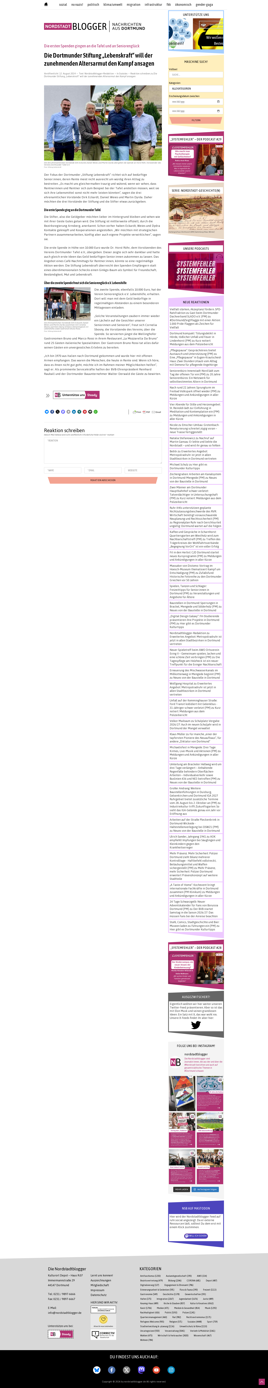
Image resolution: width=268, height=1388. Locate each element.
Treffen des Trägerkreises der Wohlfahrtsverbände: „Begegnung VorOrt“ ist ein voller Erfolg (195, 542)
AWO (202, 1276)
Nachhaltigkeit (150, 1312)
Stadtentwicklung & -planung (157, 1326)
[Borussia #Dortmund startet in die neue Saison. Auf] (210, 1130)
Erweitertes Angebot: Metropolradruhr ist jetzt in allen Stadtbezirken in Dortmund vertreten (193, 455)
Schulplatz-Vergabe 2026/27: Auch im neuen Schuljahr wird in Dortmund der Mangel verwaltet (195, 724)
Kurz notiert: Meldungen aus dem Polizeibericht (191, 342)
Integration (165, 1299)
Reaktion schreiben (100, 75)
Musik (211, 1308)
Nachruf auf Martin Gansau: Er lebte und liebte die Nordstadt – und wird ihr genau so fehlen (195, 441)
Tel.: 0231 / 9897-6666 (61, 1294)
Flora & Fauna (189, 1289)
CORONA (194, 1280)
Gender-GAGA (204, 4)
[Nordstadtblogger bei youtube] (156, 1369)
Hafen (145, 1299)
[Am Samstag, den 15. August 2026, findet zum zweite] (182, 1166)
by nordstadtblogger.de (133, 1381)
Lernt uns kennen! (102, 1275)
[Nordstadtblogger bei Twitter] (126, 1369)
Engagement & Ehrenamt (178, 1285)
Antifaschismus (150, 1276)
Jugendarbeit (188, 1299)
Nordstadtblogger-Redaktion (99, 73)
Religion (175, 1321)
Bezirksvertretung (151, 1280)
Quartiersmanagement (153, 1317)
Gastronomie (149, 1294)
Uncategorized (150, 1330)
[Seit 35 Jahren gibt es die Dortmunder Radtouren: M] (210, 1093)
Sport (212, 1321)
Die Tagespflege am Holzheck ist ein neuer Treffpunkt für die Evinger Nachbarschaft (196, 660)
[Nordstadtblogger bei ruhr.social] (141, 1369)
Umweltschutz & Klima (193, 1326)
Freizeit (210, 1289)
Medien (163, 1308)
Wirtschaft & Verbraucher (173, 1335)
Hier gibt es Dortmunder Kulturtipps (188, 466)
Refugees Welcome (152, 1321)
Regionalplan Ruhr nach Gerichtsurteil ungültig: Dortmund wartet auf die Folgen (195, 524)
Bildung (174, 1280)
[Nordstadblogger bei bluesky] (96, 1369)
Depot (211, 1280)
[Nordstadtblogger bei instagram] (171, 1369)
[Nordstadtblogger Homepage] (46, 5)
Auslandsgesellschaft (179, 1276)
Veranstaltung (175, 1330)
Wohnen (146, 1340)
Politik (171, 1312)
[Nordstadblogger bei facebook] (111, 1369)
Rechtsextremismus (198, 1317)
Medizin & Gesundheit (187, 1308)
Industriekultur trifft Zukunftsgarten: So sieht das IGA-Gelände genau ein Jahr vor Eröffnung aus (195, 810)
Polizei (189, 1312)
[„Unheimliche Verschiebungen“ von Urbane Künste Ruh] (182, 1093)
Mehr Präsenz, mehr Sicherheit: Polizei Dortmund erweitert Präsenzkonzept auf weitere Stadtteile (194, 873)
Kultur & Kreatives (202, 1303)
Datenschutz (99, 1295)
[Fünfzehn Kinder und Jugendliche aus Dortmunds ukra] (210, 1166)
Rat (176, 1317)
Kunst (146, 1308)
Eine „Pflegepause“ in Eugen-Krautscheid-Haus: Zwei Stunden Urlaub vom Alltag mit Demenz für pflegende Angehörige (195, 361)
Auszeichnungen (101, 1280)
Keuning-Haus (149, 1303)
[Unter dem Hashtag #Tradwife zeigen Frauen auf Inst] (182, 1130)
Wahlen (146, 1335)
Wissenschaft (203, 1335)
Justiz (208, 1299)
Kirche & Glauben (174, 1303)
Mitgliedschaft (100, 1285)
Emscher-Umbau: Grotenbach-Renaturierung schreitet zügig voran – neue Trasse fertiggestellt (194, 428)
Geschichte (171, 1294)
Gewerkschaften (195, 1294)
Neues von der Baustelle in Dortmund (193, 479)
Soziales (123, 73)
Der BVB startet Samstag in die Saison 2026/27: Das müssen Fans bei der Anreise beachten (194, 912)
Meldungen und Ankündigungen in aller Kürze (195, 557)
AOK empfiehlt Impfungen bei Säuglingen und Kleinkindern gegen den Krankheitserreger (195, 842)
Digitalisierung (149, 1285)
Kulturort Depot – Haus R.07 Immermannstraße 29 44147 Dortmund (65, 1280)
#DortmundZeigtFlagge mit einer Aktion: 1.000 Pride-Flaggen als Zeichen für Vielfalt (195, 323)
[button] (47, 412)
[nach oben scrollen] (262, 1382)
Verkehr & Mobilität (202, 1330)
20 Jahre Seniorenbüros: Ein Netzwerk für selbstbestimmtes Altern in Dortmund (195, 378)
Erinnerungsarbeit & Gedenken (157, 1289)
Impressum (97, 1290)
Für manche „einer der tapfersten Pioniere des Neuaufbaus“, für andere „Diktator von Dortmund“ (195, 737)
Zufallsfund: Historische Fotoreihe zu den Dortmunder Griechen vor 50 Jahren (195, 576)
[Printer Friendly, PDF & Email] (147, 411)
